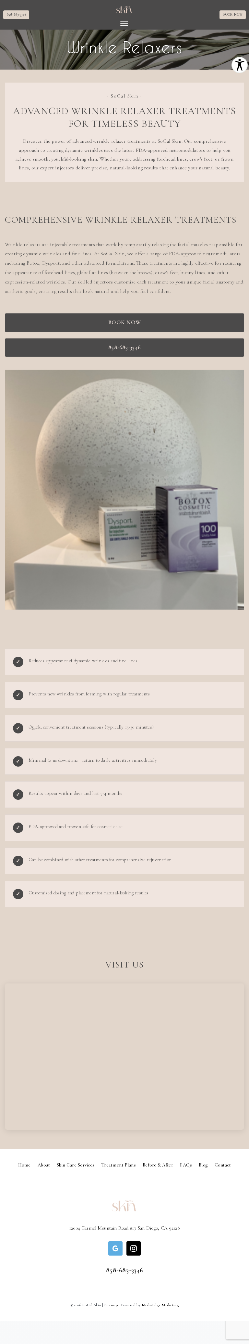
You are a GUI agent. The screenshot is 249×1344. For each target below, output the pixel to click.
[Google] (115, 1248)
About (44, 1165)
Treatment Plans (118, 1165)
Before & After (158, 1165)
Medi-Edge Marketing (160, 1305)
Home (24, 1165)
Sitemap (111, 1305)
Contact (223, 1165)
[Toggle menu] (124, 24)
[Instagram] (133, 1248)
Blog (203, 1165)
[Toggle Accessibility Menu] (239, 65)
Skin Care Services (76, 1165)
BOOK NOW (233, 14)
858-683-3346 (16, 14)
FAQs (186, 1165)
